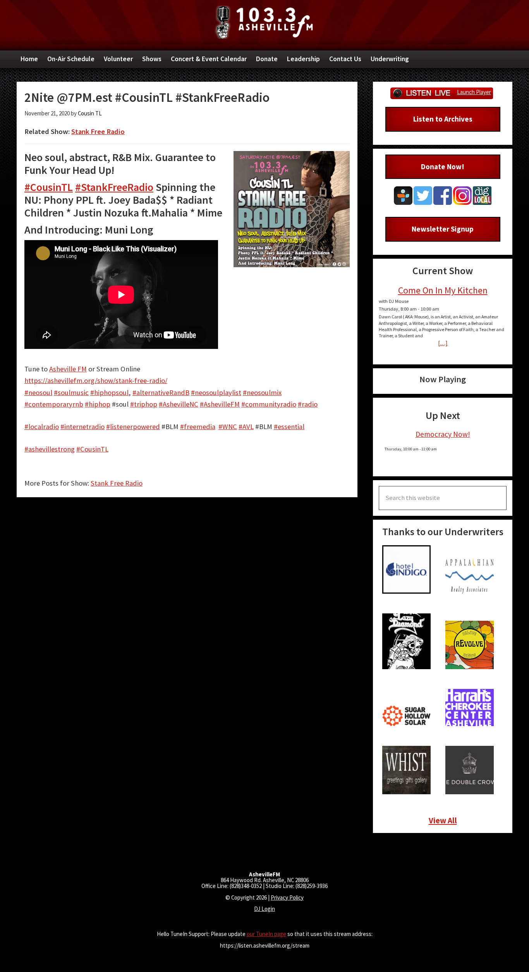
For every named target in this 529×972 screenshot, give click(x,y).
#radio (308, 404)
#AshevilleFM (220, 404)
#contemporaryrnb (53, 404)
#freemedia (197, 426)
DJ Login (264, 908)
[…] (443, 343)
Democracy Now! (443, 434)
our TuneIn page (266, 934)
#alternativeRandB (160, 392)
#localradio (41, 426)
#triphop (143, 404)
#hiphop (97, 404)
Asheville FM (264, 22)
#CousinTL (48, 187)
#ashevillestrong (49, 449)
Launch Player (474, 92)
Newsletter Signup (443, 229)
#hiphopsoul (109, 392)
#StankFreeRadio (114, 187)
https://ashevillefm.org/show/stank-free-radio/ (95, 380)
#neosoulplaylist (216, 392)
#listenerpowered (133, 426)
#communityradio (268, 404)
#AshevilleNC (178, 404)
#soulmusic (71, 392)
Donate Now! (442, 166)
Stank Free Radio (98, 131)
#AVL (246, 426)
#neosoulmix (262, 392)
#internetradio (82, 426)
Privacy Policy (287, 897)
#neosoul (38, 392)
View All (443, 820)
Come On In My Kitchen (443, 290)
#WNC (227, 426)
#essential (289, 426)
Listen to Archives (442, 119)
